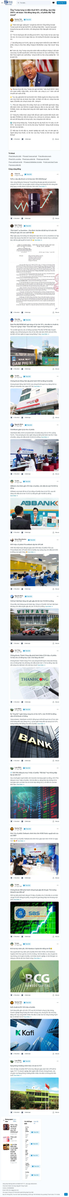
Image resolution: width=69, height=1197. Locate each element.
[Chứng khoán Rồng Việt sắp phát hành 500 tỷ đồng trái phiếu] (34, 401)
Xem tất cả (36, 1122)
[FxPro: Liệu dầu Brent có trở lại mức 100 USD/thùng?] (34, 202)
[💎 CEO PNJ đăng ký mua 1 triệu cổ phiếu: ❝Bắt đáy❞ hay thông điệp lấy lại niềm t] (34, 803)
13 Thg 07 (17, 945)
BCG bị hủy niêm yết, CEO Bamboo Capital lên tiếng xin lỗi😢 (31, 948)
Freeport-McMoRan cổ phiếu (33, 162)
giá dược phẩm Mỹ (15, 165)
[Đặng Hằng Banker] (12, 540)
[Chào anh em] (6, 1139)
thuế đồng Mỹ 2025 (15, 156)
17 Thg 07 (17, 426)
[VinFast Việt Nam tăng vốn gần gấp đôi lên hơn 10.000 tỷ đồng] (34, 625)
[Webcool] (34, 145)
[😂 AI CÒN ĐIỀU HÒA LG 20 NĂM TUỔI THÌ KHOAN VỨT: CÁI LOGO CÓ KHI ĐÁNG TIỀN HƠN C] (6, 1153)
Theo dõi (28, 19)
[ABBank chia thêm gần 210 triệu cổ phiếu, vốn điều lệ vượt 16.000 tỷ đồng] (34, 514)
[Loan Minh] (12, 709)
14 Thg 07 (17, 769)
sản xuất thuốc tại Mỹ (16, 162)
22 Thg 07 (17, 226)
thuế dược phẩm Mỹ (29, 159)
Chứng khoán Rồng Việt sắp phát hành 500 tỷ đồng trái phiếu (31, 381)
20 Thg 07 (17, 320)
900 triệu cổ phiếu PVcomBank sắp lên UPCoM (26, 544)
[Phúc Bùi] (12, 320)
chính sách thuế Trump (51, 162)
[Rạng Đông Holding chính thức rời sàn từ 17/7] (34, 1094)
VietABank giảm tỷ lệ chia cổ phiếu (22, 429)
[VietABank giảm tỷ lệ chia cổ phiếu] (34, 455)
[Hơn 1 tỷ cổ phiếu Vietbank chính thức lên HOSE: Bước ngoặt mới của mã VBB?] (34, 859)
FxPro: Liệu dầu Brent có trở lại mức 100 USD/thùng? (28, 179)
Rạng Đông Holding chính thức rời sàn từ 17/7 (26, 1066)
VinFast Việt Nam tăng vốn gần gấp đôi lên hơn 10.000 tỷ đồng (32, 601)
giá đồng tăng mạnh (45, 156)
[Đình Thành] (12, 226)
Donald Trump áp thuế (30, 156)
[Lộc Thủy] (12, 651)
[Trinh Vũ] (12, 174)
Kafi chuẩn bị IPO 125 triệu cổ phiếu (22, 1007)
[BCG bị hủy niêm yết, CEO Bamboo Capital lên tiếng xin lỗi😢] (34, 976)
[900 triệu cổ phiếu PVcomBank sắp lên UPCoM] (34, 570)
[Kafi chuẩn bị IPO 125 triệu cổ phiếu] (34, 1035)
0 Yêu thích (17, 139)
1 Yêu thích (16, 643)
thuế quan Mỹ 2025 (43, 159)
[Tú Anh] (12, 376)
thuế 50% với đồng (15, 159)
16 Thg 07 (17, 482)
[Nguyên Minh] (12, 425)
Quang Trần (18, 19)
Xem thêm (42, 186)
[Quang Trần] (12, 829)
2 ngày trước (18, 175)
